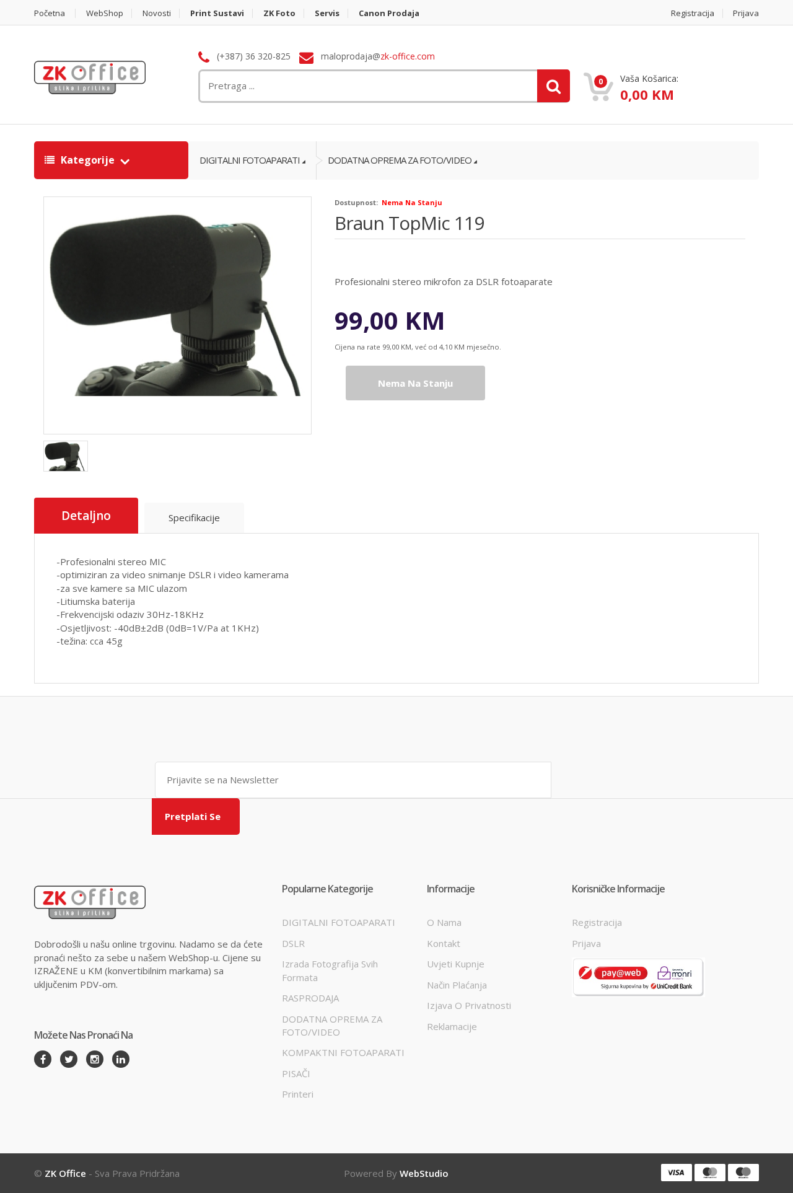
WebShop (104, 13)
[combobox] (319, 85)
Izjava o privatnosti (469, 1005)
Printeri (297, 1094)
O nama (444, 922)
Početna (49, 13)
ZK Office (65, 1173)
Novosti (156, 13)
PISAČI (296, 1073)
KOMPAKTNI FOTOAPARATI (343, 1052)
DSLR (293, 943)
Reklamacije (452, 1026)
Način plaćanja (457, 985)
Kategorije (87, 160)
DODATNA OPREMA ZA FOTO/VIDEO (399, 160)
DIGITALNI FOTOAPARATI (249, 160)
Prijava (746, 13)
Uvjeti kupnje (455, 963)
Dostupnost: (356, 202)
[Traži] (553, 85)
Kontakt (443, 943)
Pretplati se (193, 816)
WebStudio (424, 1173)
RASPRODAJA (310, 998)
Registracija (692, 13)
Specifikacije (194, 517)
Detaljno (86, 516)
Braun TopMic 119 (409, 223)
